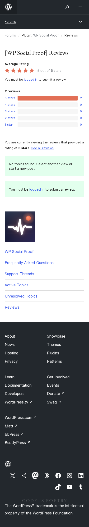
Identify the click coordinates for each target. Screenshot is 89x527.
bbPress (14, 434)
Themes (54, 344)
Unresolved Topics (21, 296)
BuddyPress (18, 442)
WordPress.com (21, 417)
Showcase (56, 336)
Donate (56, 393)
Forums (10, 21)
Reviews (12, 307)
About (10, 336)
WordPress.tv (19, 402)
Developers (14, 393)
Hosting (11, 353)
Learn (9, 377)
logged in (30, 79)
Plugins (53, 353)
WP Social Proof (46, 35)
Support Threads (19, 273)
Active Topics (16, 285)
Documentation (18, 385)
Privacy (11, 361)
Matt (11, 426)
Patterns (54, 361)
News (10, 344)
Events (53, 385)
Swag (54, 402)
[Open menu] (81, 7)
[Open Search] (67, 7)
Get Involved (58, 377)
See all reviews (42, 148)
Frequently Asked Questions (29, 262)
